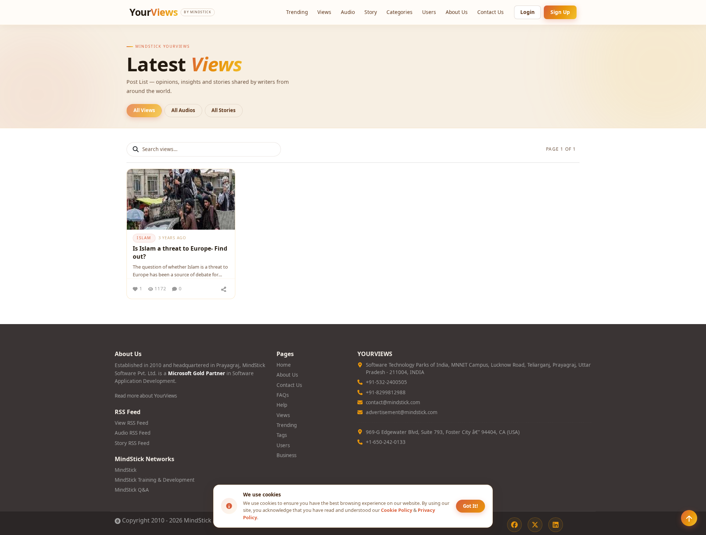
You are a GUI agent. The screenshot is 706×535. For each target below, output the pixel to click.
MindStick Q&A (132, 489)
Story (370, 11)
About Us (457, 11)
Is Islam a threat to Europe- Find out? (180, 252)
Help (282, 405)
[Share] (223, 288)
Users (429, 11)
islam (144, 237)
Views (324, 11)
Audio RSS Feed (132, 433)
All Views (144, 110)
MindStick (125, 470)
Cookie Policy (396, 510)
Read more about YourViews (146, 395)
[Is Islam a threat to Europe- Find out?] (181, 199)
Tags (282, 435)
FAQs (283, 395)
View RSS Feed (131, 423)
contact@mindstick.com (393, 402)
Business (286, 455)
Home (284, 365)
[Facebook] (514, 524)
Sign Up (560, 11)
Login (527, 11)
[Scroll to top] (689, 518)
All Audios (183, 110)
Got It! (470, 506)
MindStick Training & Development (155, 480)
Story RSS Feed (132, 443)
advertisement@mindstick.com (402, 412)
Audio (348, 11)
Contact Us (490, 11)
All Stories (223, 110)
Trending (297, 11)
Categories (399, 11)
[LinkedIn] (555, 524)
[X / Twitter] (535, 524)
